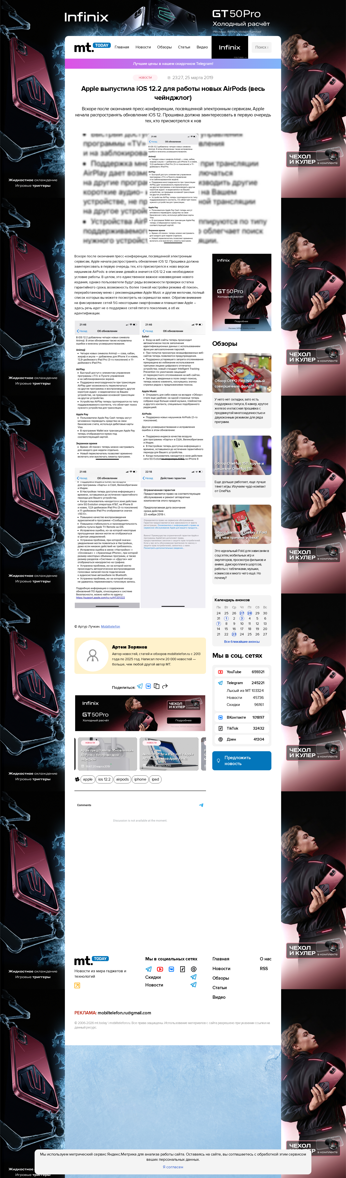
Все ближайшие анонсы (242, 642)
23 (234, 634)
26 (234, 613)
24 (219, 613)
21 (218, 634)
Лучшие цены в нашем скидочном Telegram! (173, 63)
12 (257, 624)
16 (234, 629)
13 (265, 624)
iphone (140, 779)
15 (226, 629)
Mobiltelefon (110, 626)
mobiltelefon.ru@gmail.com (124, 1013)
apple (88, 779)
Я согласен (173, 1167)
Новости (145, 77)
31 (218, 618)
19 (257, 629)
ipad (155, 779)
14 (218, 629)
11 (250, 624)
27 (242, 613)
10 (241, 624)
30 (265, 613)
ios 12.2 (104, 779)
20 (265, 629)
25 (226, 613)
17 (241, 629)
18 (249, 629)
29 (257, 613)
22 (226, 634)
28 (249, 613)
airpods (122, 779)
